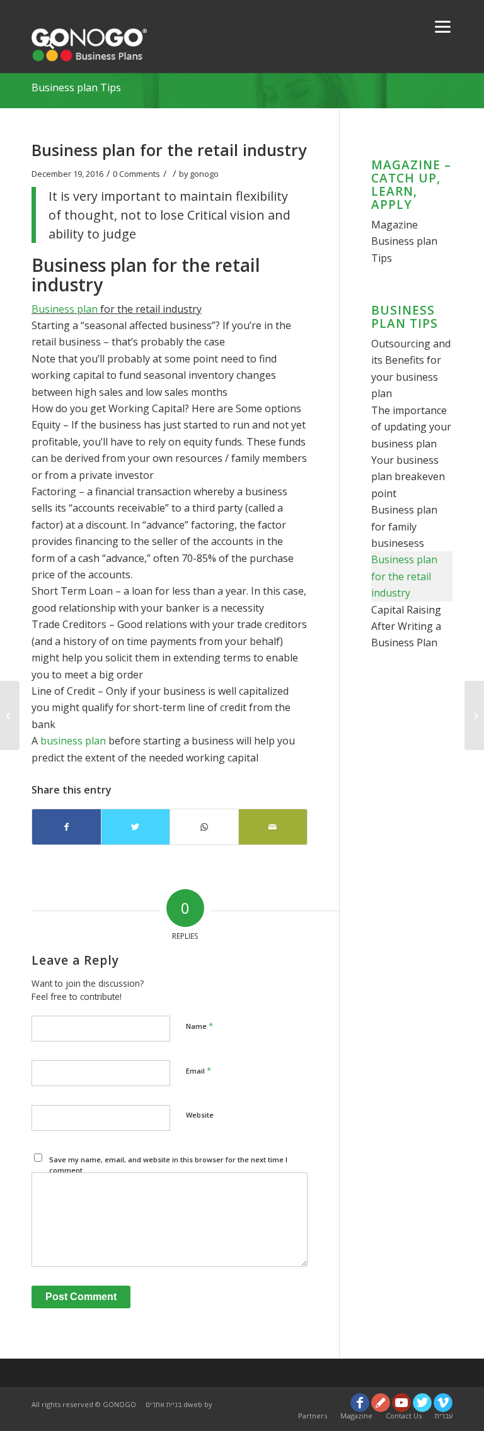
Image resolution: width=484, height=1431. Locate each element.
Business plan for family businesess (404, 526)
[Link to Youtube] (401, 1402)
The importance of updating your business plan (411, 427)
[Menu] (442, 25)
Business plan (65, 309)
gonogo (204, 173)
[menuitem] (312, 1416)
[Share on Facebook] (66, 827)
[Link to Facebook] (359, 1402)
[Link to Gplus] (380, 1402)
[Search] (48, 42)
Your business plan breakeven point (408, 476)
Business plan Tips (76, 87)
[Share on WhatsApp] (204, 827)
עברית (443, 1415)
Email (198, 1070)
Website (200, 1115)
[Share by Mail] (273, 827)
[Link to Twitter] (422, 1402)
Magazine (394, 225)
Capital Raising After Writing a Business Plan (406, 626)
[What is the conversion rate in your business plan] (10, 715)
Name (199, 1025)
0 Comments (136, 173)
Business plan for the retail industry (404, 576)
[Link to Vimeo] (443, 1402)
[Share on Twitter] (135, 827)
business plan (74, 741)
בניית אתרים (164, 1404)
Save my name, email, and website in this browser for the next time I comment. (168, 1165)
